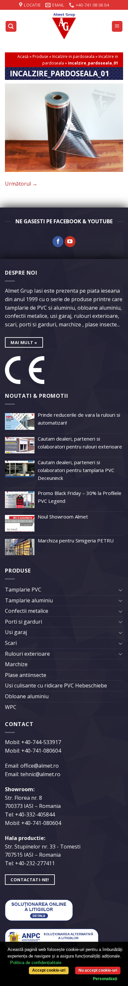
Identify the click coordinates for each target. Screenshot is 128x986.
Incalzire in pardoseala (73, 56)
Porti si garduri (23, 621)
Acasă (23, 56)
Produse (40, 56)
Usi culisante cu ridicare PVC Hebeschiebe (56, 685)
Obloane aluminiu (27, 696)
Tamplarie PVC (23, 589)
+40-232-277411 (35, 863)
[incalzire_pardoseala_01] (64, 127)
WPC (10, 707)
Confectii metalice (26, 610)
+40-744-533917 (41, 742)
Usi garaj (16, 632)
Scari (11, 643)
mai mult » (24, 342)
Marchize (16, 664)
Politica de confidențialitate (35, 962)
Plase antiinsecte (25, 675)
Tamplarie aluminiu (29, 600)
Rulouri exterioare (27, 653)
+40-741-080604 (41, 750)
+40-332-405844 (35, 814)
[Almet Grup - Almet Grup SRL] (64, 26)
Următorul (21, 183)
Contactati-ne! (30, 880)
